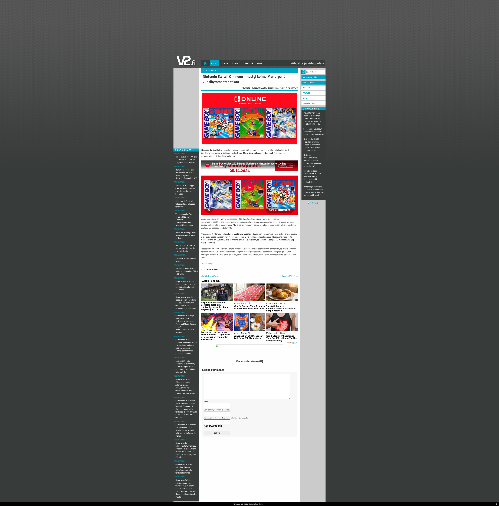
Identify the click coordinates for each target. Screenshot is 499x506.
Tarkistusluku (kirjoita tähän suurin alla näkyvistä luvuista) (226, 417)
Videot (236, 63)
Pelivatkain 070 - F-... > (289, 276)
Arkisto (306, 87)
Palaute (306, 93)
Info (305, 98)
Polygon (210, 263)
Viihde (224, 63)
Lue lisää (259, 504)
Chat (259, 63)
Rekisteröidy (309, 82)
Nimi (206, 401)
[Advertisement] (249, 446)
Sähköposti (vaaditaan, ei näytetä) (217, 409)
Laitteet (248, 63)
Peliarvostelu (180, 255)
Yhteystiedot (309, 103)
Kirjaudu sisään (310, 77)
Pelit (214, 63)
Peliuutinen (179, 153)
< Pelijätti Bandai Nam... (210, 276)
